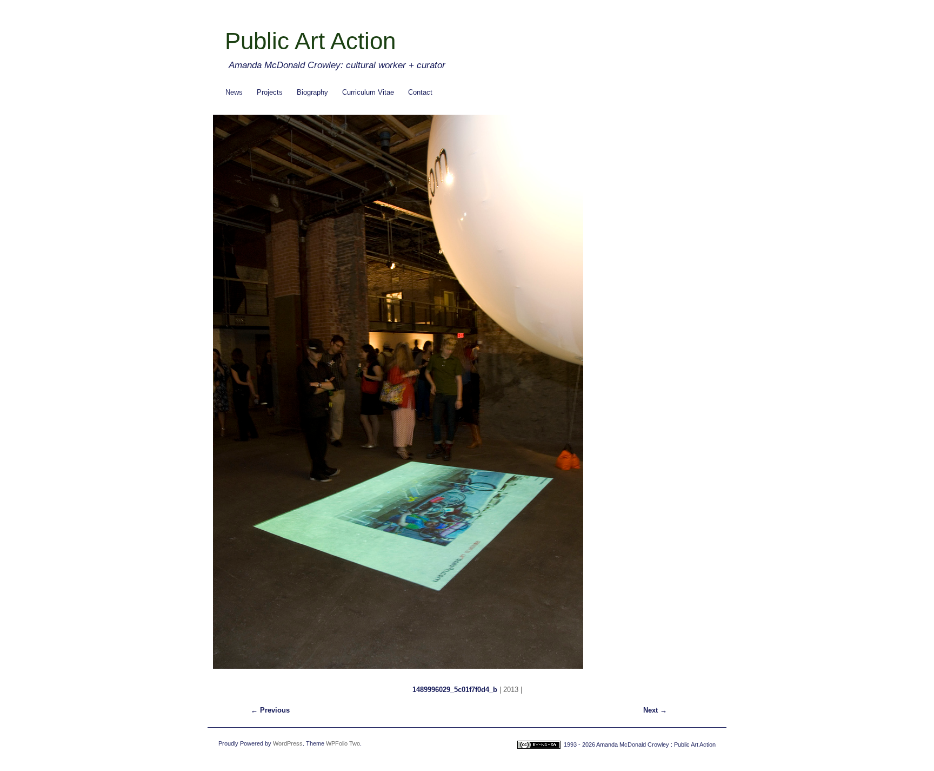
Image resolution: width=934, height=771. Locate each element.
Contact (420, 92)
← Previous (270, 710)
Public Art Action (310, 41)
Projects (270, 92)
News (234, 92)
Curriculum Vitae (368, 92)
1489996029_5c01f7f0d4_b (454, 690)
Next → (655, 710)
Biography (312, 92)
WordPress (288, 743)
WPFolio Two (343, 743)
